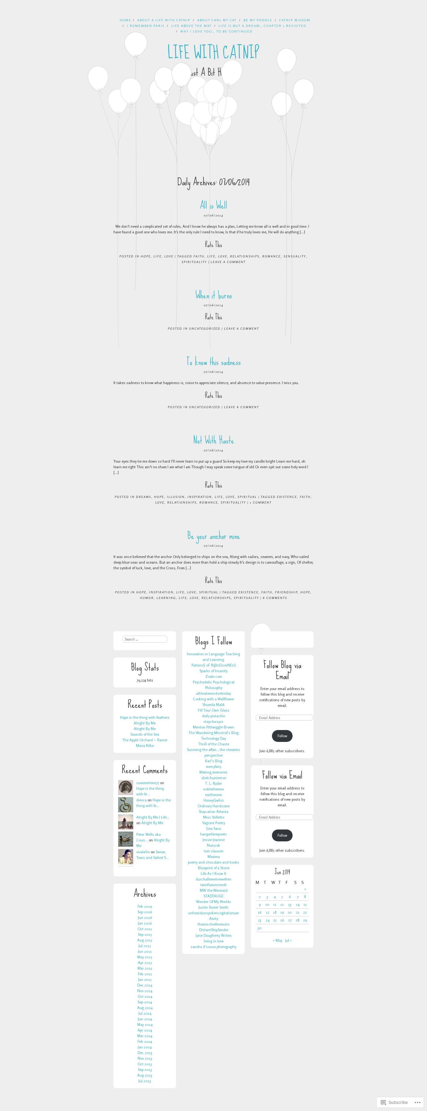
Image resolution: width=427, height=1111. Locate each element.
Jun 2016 (145, 917)
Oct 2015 (145, 928)
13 (289, 904)
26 (282, 920)
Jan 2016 (145, 923)
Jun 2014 (145, 1019)
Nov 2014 (144, 990)
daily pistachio (213, 715)
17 (267, 912)
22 (305, 912)
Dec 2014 (144, 985)
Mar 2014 (144, 1035)
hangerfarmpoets (213, 834)
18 (275, 912)
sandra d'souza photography (213, 946)
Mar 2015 (145, 968)
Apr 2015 (145, 962)
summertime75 (147, 782)
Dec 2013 (145, 1052)
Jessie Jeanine (214, 839)
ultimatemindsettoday (213, 693)
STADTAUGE (213, 896)
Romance (271, 256)
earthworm (213, 794)
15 (305, 904)
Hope (146, 256)
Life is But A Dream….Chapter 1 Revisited (262, 26)
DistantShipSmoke (213, 929)
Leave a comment (228, 262)
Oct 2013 (145, 1064)
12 (282, 904)
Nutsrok (213, 845)
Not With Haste (213, 440)
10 (267, 904)
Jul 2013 (144, 1080)
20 (290, 912)
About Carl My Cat (217, 20)
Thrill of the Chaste (213, 744)
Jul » (288, 940)
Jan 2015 (145, 979)
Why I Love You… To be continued (216, 31)
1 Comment (261, 502)
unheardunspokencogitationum (213, 913)
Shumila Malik (213, 704)
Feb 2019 (145, 906)
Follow (282, 735)
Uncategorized (204, 328)
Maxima (214, 856)
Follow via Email (282, 775)
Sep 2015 (145, 934)
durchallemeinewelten (213, 879)
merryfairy (213, 766)
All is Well (213, 205)
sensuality (295, 256)
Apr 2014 (145, 1030)
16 (259, 912)
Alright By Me (145, 723)
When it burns (213, 295)
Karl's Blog (213, 760)
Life (157, 256)
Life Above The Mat (191, 26)
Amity (213, 918)
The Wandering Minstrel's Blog (213, 732)
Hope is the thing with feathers (144, 717)
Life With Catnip (213, 53)
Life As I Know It (213, 873)
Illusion (176, 497)
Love (168, 256)
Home (125, 20)
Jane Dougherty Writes (214, 935)
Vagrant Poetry (213, 822)
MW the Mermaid (214, 890)
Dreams (143, 497)
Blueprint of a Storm (213, 867)
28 (297, 920)
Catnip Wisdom (294, 20)
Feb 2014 (145, 1041)
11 (274, 904)
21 (297, 912)
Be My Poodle (258, 20)
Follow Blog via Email (282, 670)
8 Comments (275, 598)
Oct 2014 (145, 996)
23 (259, 920)
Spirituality (194, 262)
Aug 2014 (145, 1007)
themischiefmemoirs (214, 924)
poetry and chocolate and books (213, 862)
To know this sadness (213, 362)
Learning (166, 598)
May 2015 (144, 957)
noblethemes (213, 789)
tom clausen (214, 851)
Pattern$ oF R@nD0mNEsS (214, 665)
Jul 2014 (144, 1013)
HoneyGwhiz (213, 800)
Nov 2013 (145, 1058)
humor (147, 598)
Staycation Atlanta (213, 811)
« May (277, 940)
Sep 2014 (145, 1002)
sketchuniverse (213, 777)
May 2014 (145, 1024)
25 (275, 920)
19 (282, 912)
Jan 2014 (145, 1047)
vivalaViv (143, 852)
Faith (198, 256)
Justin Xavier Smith (213, 907)
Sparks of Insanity (213, 670)
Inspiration (200, 497)
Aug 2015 (144, 940)
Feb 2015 (145, 973)
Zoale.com (213, 676)
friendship (286, 592)
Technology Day (213, 738)
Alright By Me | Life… (152, 817)
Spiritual (247, 497)
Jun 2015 (145, 951)
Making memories (213, 772)
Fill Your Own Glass (213, 710)
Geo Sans (213, 828)
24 (267, 920)
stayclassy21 (213, 721)
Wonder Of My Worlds (213, 901)
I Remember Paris (145, 26)
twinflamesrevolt (213, 884)
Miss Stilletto (213, 817)
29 (305, 920)
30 (260, 928)
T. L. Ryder (213, 783)
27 (290, 920)
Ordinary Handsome (214, 806)
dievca (141, 800)
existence (287, 497)
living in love (214, 941)
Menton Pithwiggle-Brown (213, 727)
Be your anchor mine (213, 535)
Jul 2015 (144, 945)
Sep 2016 (145, 912)
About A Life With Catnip (163, 20)
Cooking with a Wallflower (213, 699)
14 (297, 904)
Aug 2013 (144, 1075)
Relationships (244, 256)
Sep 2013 (145, 1069)
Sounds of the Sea (144, 734)
